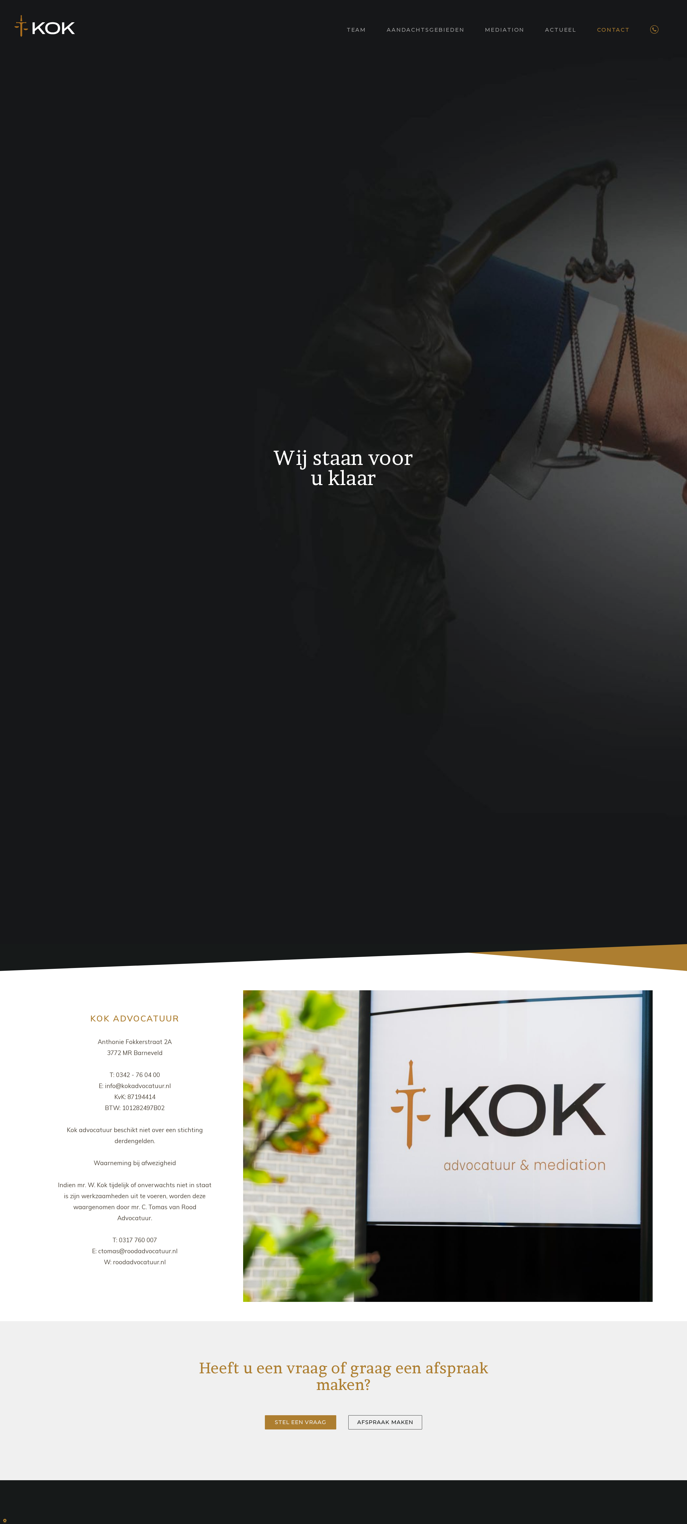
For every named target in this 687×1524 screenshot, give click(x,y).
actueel (560, 30)
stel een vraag (300, 1422)
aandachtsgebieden (426, 30)
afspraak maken (385, 1422)
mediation (504, 30)
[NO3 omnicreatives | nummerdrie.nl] (8, 1520)
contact (613, 30)
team (356, 30)
